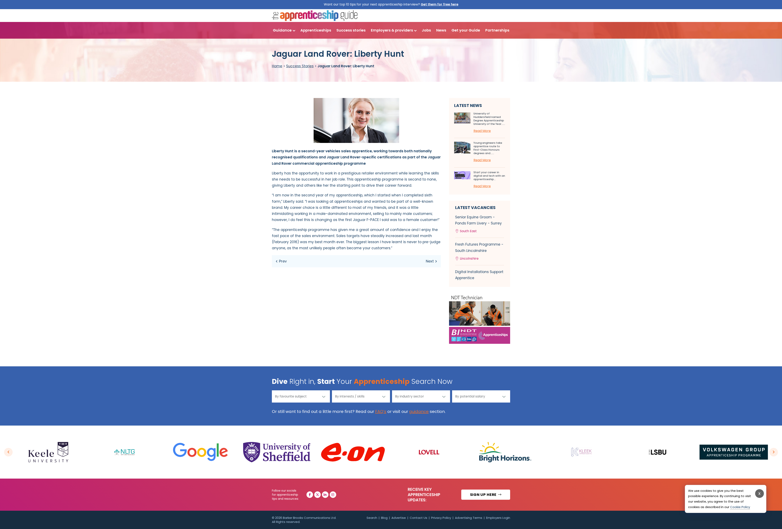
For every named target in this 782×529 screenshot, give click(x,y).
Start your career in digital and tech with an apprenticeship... (489, 176)
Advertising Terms (468, 518)
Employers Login (498, 518)
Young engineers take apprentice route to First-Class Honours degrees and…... (487, 148)
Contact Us (418, 518)
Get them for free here (439, 4)
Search (372, 518)
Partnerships (497, 30)
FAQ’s (380, 411)
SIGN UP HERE (484, 494)
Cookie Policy (740, 507)
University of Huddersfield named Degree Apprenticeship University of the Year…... (489, 119)
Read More (482, 130)
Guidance (282, 30)
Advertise (398, 518)
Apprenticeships (315, 30)
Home (277, 66)
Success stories (351, 30)
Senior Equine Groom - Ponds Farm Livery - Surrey (478, 224)
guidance (419, 411)
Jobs (426, 30)
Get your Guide (465, 30)
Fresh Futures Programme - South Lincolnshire (479, 251)
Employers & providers (392, 30)
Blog (384, 518)
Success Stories (300, 66)
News (441, 30)
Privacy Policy (441, 518)
